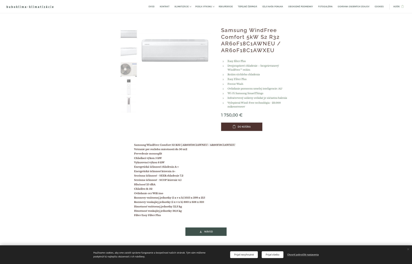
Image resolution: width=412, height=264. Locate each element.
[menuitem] (152, 7)
